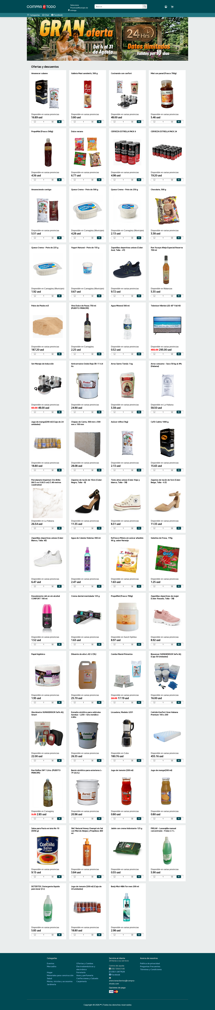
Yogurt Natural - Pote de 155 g (85, 247)
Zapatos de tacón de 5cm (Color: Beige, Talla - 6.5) (166, 481)
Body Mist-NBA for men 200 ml (125, 886)
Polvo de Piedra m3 (40, 305)
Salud (49, 978)
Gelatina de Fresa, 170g (161, 538)
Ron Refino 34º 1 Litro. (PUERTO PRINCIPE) (46, 771)
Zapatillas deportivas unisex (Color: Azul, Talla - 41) (127, 248)
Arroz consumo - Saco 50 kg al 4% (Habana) (166, 364)
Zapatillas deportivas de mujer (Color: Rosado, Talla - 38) (165, 597)
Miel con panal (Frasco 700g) (164, 73)
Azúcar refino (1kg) (119, 422)
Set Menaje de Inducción (42, 363)
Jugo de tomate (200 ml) (122, 770)
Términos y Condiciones (151, 969)
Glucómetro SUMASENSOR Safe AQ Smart (47, 713)
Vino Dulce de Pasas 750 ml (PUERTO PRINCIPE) (83, 306)
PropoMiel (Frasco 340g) (42, 131)
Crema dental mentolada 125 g (85, 596)
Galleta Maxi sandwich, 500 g (84, 73)
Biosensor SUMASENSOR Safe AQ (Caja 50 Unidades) (166, 655)
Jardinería (51, 984)
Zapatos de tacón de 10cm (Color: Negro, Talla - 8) (86, 481)
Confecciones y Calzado (87, 978)
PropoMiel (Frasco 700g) (122, 596)
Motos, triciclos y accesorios (60, 981)
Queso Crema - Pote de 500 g (84, 189)
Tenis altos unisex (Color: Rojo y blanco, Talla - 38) (125, 481)
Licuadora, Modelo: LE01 (122, 712)
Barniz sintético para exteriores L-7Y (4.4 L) (86, 771)
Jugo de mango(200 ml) (161, 770)
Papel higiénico (38, 654)
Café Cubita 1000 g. (160, 422)
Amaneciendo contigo (41, 189)
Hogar (50, 972)
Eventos (50, 963)
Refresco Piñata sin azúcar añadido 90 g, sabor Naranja (127, 539)
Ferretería (80, 972)
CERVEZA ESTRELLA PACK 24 (164, 131)
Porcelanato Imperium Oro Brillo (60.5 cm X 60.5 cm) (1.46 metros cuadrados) (46, 482)
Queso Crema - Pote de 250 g (124, 189)
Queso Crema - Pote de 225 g (44, 247)
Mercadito (51, 966)
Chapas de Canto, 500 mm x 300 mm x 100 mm (85, 423)
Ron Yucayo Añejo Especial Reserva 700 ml (167, 248)
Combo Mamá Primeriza (122, 654)
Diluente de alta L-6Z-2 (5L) (83, 654)
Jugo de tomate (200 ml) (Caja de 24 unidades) (86, 887)
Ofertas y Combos (84, 963)
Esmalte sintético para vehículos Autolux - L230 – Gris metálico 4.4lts (86, 714)
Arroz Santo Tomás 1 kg (122, 363)
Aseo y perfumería (84, 975)
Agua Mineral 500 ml (120, 305)
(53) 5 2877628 (118, 971)
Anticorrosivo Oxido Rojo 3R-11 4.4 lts (87, 364)
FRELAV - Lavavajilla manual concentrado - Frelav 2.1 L (163, 829)
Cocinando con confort (121, 73)
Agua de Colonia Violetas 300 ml (86, 538)
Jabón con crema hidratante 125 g (126, 828)
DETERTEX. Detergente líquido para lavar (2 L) (45, 887)
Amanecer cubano (39, 73)
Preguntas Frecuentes (150, 966)
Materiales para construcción (60, 975)
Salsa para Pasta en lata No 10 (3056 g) (45, 829)
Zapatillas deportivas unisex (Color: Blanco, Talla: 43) (47, 539)
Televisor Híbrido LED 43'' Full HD (166, 305)
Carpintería (81, 981)
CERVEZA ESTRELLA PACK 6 (123, 131)
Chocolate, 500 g (158, 189)
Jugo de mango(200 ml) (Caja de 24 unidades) (47, 423)
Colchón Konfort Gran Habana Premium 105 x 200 (164, 713)
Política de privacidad (150, 963)
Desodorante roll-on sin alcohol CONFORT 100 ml (45, 597)
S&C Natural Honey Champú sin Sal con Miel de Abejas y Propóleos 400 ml (87, 830)
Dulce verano (77, 131)
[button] (33, 39)
